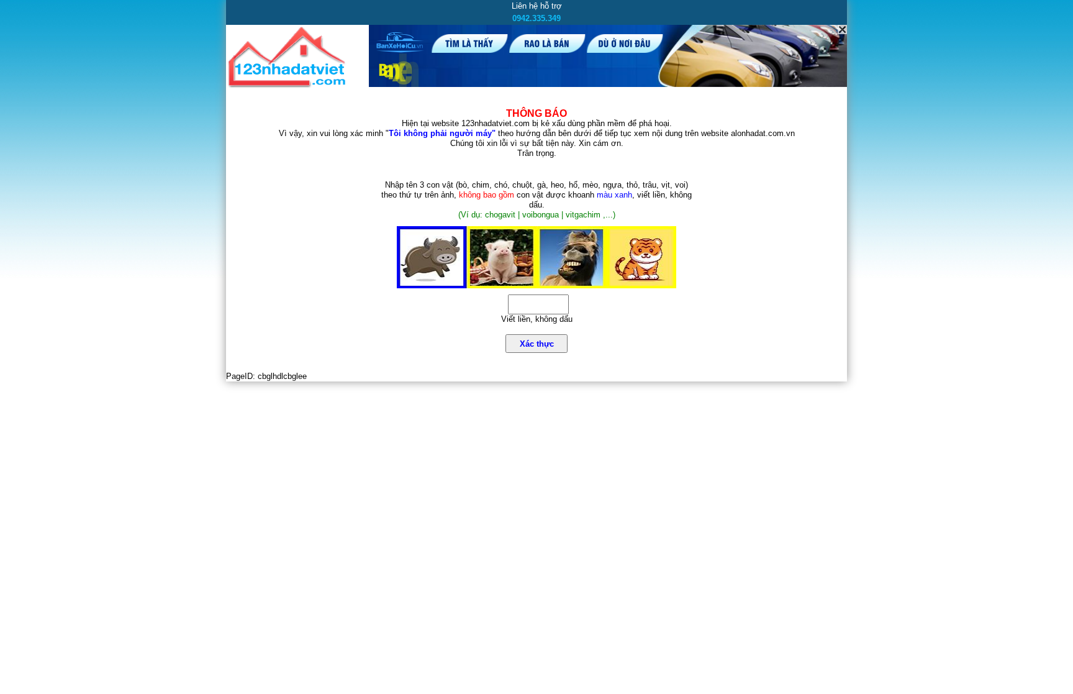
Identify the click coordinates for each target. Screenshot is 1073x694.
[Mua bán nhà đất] (289, 85)
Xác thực (537, 344)
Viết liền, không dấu (537, 319)
